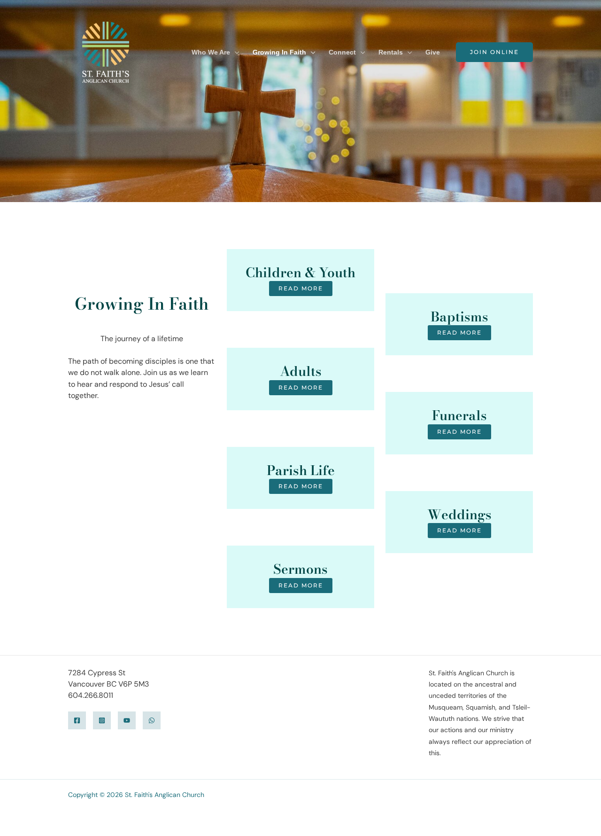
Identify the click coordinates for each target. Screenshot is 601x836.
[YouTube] (127, 720)
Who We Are (211, 52)
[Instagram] (102, 720)
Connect (342, 52)
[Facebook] (77, 720)
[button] (494, 52)
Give (432, 52)
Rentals (390, 52)
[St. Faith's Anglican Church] (105, 51)
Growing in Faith (279, 52)
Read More (300, 288)
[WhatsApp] (152, 720)
